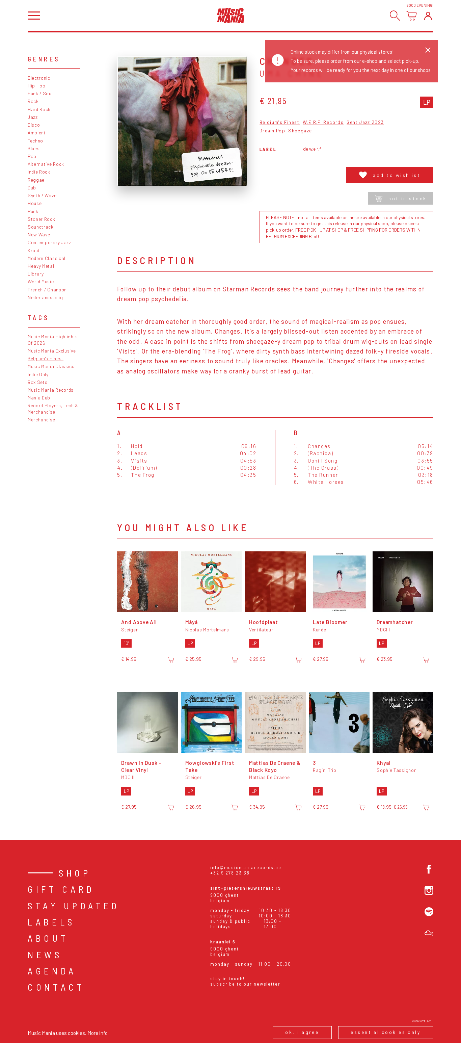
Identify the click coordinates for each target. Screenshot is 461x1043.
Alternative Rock (46, 164)
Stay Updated (74, 905)
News (45, 954)
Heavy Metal (41, 266)
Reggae (36, 180)
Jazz (33, 117)
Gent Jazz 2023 (365, 122)
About (48, 938)
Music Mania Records (51, 390)
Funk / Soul (40, 93)
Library (36, 274)
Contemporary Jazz (49, 242)
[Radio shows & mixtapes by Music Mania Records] (429, 933)
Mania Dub (39, 397)
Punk (33, 211)
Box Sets (38, 382)
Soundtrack (41, 227)
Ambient (37, 132)
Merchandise (41, 419)
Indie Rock (39, 172)
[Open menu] (34, 15)
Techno (35, 141)
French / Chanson (47, 289)
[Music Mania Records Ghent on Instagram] (429, 890)
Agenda (52, 970)
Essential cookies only (386, 1032)
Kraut (34, 250)
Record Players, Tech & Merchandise (53, 408)
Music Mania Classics (51, 366)
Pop (32, 156)
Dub (32, 187)
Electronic (39, 78)
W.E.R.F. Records (323, 122)
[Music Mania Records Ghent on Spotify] (429, 911)
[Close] (427, 50)
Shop (75, 873)
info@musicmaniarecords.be (245, 867)
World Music (41, 281)
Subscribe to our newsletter (245, 984)
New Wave (39, 234)
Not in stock (407, 198)
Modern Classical (46, 258)
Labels (51, 922)
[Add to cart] (171, 659)
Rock (33, 101)
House (35, 203)
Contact (56, 987)
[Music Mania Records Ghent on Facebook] (429, 869)
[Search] (395, 15)
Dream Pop (272, 130)
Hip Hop (37, 85)
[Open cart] (411, 15)
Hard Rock (39, 109)
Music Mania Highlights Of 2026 (53, 340)
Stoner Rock (41, 219)
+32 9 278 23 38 (230, 873)
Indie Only (38, 374)
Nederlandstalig (45, 297)
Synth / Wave (42, 195)
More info (97, 1032)
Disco (34, 125)
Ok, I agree (302, 1032)
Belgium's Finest (45, 358)
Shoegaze (300, 130)
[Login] (428, 15)
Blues (33, 148)
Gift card (61, 889)
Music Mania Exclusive (52, 351)
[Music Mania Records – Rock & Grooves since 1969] (230, 15)
